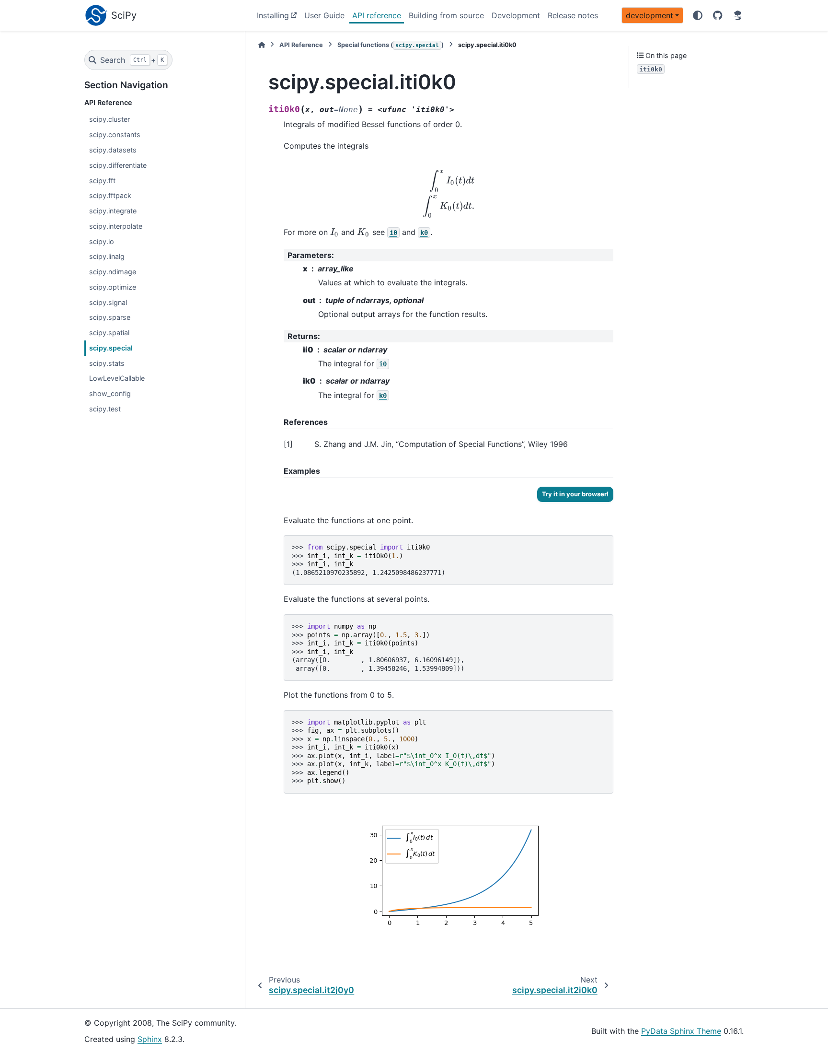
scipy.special (111, 348)
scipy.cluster (109, 119)
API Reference (301, 44)
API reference (376, 15)
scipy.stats (107, 363)
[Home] (261, 45)
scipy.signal (108, 302)
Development (516, 15)
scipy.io (101, 241)
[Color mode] (697, 15)
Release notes (573, 15)
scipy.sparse (109, 317)
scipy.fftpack (110, 195)
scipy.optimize (112, 287)
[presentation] (448, 193)
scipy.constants (114, 134)
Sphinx (150, 1039)
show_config (110, 393)
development (649, 15)
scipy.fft (102, 180)
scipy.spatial (109, 332)
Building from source (446, 15)
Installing (273, 15)
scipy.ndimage (112, 272)
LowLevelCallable (117, 378)
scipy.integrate (113, 211)
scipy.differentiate (118, 165)
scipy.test (105, 409)
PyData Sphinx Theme (681, 1031)
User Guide (324, 15)
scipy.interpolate (115, 226)
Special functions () (390, 44)
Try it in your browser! (575, 494)
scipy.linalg (107, 256)
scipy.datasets (113, 150)
